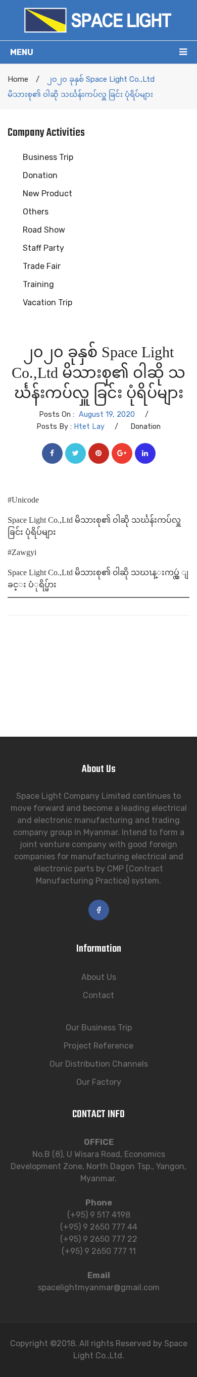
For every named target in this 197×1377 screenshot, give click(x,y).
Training (38, 284)
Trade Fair (42, 266)
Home (18, 79)
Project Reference (98, 1046)
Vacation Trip (47, 302)
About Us (98, 977)
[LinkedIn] (145, 453)
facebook (98, 910)
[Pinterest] (98, 453)
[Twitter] (75, 453)
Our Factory (98, 1082)
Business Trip (48, 157)
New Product (47, 193)
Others (35, 211)
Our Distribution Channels (99, 1064)
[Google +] (122, 453)
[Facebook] (52, 453)
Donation (40, 175)
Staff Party (43, 248)
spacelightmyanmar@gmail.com (99, 1287)
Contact (98, 995)
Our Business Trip (99, 1027)
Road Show (44, 230)
